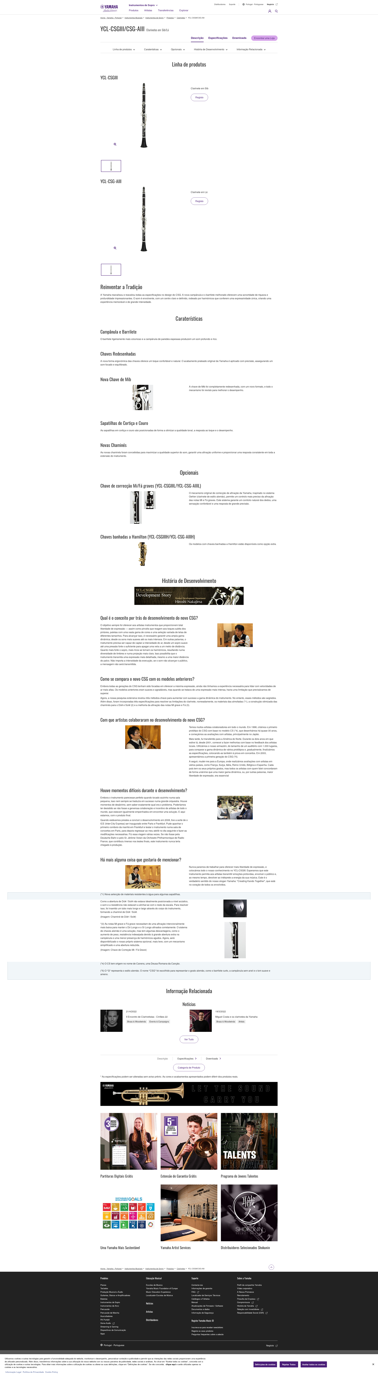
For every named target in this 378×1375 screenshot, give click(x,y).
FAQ (193, 1291)
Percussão (105, 1309)
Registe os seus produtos (202, 1330)
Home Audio (105, 1323)
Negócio (270, 4)
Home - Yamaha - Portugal (111, 17)
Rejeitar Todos (289, 1364)
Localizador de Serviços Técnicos (206, 1295)
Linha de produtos (122, 49)
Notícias (149, 1303)
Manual (195, 1302)
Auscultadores (106, 1316)
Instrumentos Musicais (133, 17)
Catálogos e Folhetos (201, 1298)
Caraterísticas (151, 49)
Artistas (148, 10)
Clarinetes (181, 17)
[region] (189, 1364)
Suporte (232, 4)
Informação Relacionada (249, 49)
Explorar (183, 10)
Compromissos (243, 1302)
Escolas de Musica (154, 1285)
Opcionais (176, 49)
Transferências (165, 10)
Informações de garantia (202, 1288)
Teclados (104, 1288)
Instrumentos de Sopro (142, 5)
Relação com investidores (248, 1309)
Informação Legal (13, 1372)
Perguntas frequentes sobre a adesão (208, 1334)
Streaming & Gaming (109, 1326)
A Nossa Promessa (245, 1291)
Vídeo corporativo (244, 1288)
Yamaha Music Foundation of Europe (162, 1288)
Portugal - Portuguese (254, 4)
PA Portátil (105, 1319)
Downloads (239, 38)
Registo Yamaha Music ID (203, 1320)
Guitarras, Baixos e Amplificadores (115, 1295)
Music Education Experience (158, 1291)
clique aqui (171, 1364)
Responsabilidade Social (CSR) (250, 1312)
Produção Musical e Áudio (111, 1291)
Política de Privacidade (33, 1372)
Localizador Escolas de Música (159, 1295)
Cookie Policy (51, 1372)
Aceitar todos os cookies (313, 1364)
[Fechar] (373, 1364)
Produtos (133, 10)
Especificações (218, 38)
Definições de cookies (265, 1364)
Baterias (103, 1298)
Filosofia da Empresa (246, 1298)
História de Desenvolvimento (209, 49)
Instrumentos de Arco (109, 1305)
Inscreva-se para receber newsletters (207, 1327)
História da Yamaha (245, 1305)
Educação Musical (154, 1278)
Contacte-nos (197, 1285)
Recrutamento (243, 1295)
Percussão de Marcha (109, 1312)
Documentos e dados (201, 1309)
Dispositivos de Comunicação (113, 1330)
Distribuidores (219, 4)
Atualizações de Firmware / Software (207, 1305)
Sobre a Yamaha (244, 1278)
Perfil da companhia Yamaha (249, 1285)
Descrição (197, 38)
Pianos (103, 1285)
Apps (102, 1333)
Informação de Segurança (203, 1312)
